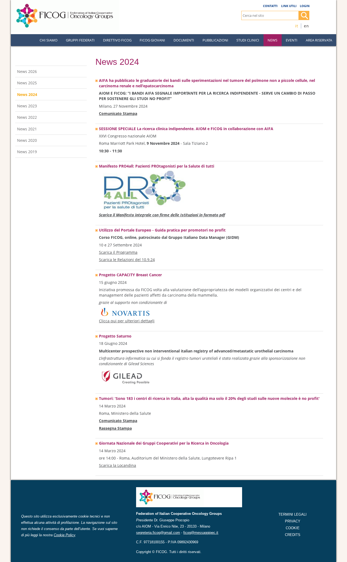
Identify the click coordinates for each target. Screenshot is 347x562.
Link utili (289, 6)
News (272, 40)
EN (306, 25)
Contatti (270, 6)
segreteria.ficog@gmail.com (158, 533)
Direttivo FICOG (117, 40)
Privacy (292, 521)
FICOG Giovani (152, 40)
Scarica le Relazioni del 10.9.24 (127, 259)
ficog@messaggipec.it (200, 533)
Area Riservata (319, 40)
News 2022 (27, 117)
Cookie (293, 528)
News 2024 (27, 94)
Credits (292, 535)
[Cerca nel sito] (303, 15)
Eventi (291, 40)
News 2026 (27, 71)
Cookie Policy (64, 535)
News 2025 (27, 82)
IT (296, 25)
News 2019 (27, 151)
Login (305, 6)
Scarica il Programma (118, 252)
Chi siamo (48, 40)
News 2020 (27, 140)
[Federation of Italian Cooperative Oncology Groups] (65, 2)
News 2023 (27, 105)
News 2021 (27, 128)
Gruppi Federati (80, 40)
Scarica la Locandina (117, 465)
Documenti (184, 40)
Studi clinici (247, 40)
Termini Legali (292, 514)
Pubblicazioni (215, 40)
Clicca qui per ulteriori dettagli (127, 320)
